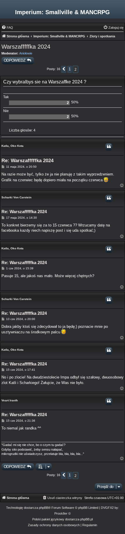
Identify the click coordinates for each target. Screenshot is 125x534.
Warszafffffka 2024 (25, 46)
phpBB (43, 507)
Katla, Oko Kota (12, 145)
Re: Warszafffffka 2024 (27, 160)
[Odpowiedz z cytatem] (108, 147)
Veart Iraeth (9, 400)
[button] (63, 69)
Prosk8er (60, 513)
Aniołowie (25, 53)
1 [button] (69, 69)
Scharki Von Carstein (16, 197)
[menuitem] (7, 27)
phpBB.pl (86, 519)
